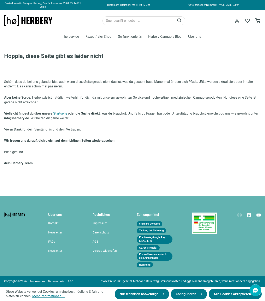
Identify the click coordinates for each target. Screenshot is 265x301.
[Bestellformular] (258, 20)
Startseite (60, 113)
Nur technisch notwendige (139, 294)
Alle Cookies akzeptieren (233, 294)
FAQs (51, 241)
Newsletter (55, 232)
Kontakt (53, 223)
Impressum (100, 223)
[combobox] (139, 21)
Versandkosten (170, 281)
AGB (95, 241)
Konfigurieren (186, 294)
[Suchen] (179, 21)
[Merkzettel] (247, 20)
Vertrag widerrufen (105, 251)
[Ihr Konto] (237, 20)
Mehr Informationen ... (48, 296)
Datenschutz (101, 232)
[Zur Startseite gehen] (30, 20)
